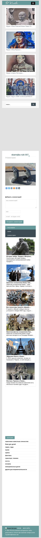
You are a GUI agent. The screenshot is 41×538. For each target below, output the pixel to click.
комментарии (11, 235)
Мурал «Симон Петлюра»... (15, 73)
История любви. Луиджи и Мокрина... (19, 256)
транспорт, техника (11, 458)
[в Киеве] (11, 3)
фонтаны (8, 455)
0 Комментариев (10, 158)
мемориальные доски (12, 466)
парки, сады (9, 447)
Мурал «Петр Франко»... (14, 50)
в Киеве (19, 528)
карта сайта (26, 528)
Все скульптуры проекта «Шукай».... (18, 307)
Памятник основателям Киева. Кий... (18, 282)
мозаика (8, 464)
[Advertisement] (20, 129)
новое (9, 231)
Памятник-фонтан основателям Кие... (19, 332)
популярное (11, 227)
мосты (7, 461)
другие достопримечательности (16, 469)
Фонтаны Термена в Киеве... (16, 381)
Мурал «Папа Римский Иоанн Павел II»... (19, 26)
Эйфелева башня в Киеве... (15, 356)
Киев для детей (10, 444)
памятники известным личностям (16, 441)
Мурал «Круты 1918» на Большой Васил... (19, 96)
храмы (7, 452)
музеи (7, 450)
